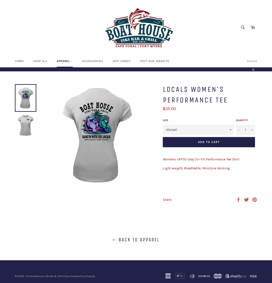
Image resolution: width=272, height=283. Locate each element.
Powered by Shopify (83, 276)
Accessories (92, 61)
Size (165, 120)
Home (19, 61)
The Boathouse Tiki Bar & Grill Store (48, 276)
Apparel (64, 61)
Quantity (242, 120)
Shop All (40, 61)
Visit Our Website (154, 61)
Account (252, 61)
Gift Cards (121, 61)
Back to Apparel (138, 240)
